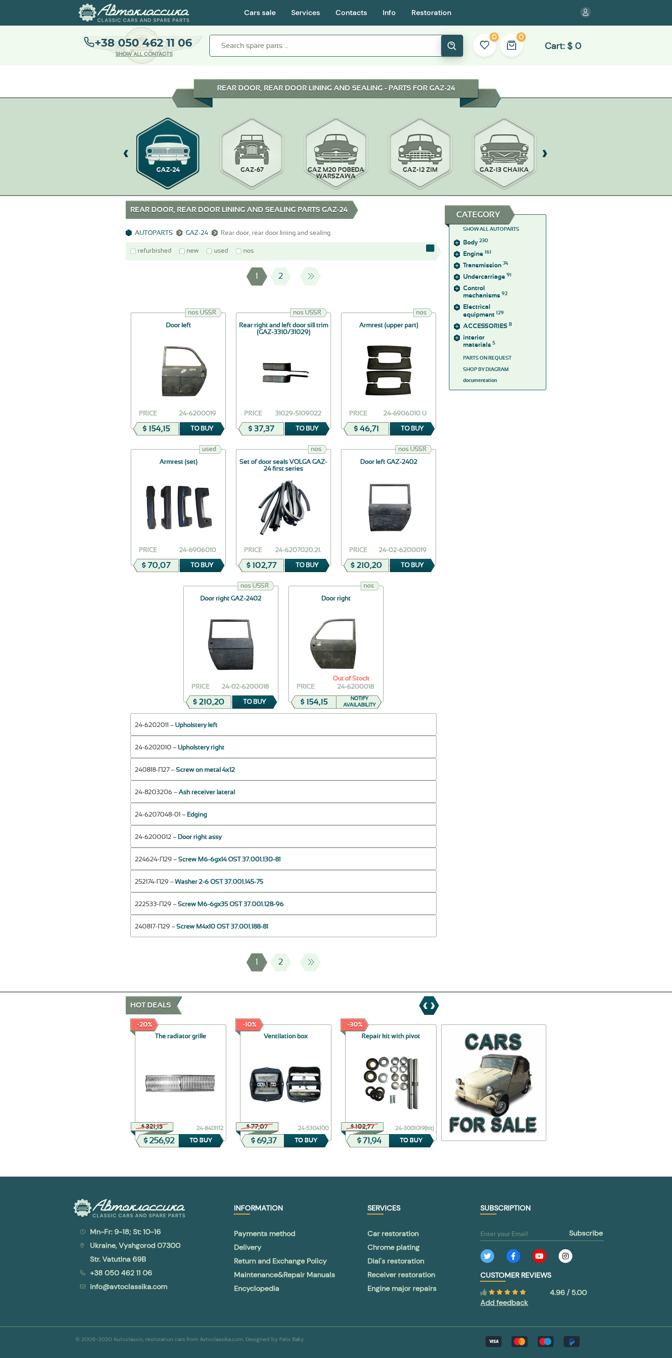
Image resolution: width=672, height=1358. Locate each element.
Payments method (264, 1233)
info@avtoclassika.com (128, 1286)
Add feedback (504, 1302)
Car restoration (393, 1233)
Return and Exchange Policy (280, 1261)
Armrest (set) (178, 462)
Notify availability (359, 701)
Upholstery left (196, 725)
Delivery (247, 1247)
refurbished (154, 251)
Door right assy (200, 837)
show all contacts (144, 54)
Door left (178, 325)
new (193, 251)
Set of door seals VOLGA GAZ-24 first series (283, 465)
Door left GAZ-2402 (388, 462)
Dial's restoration (396, 1261)
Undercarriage (487, 277)
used (221, 251)
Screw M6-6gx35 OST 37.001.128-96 (231, 904)
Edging (197, 815)
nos (248, 251)
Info (389, 12)
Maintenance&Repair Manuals (284, 1274)
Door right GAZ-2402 (230, 598)
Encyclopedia (256, 1288)
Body (475, 242)
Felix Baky (291, 1339)
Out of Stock (351, 678)
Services (305, 12)
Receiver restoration (401, 1274)
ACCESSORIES (487, 326)
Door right (336, 598)
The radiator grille (180, 1036)
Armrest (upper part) (388, 325)
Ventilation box (286, 1036)
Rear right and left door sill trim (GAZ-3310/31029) (283, 328)
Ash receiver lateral (207, 792)
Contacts (351, 12)
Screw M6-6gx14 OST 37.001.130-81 (229, 859)
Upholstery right (201, 747)
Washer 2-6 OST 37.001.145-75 (219, 882)
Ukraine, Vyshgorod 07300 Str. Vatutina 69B (135, 1252)
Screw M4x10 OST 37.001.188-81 (222, 926)
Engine (477, 254)
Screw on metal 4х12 (205, 770)
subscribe (586, 1233)
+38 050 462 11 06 (143, 42)
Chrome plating (394, 1247)
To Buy (202, 428)
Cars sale (260, 12)
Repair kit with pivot (391, 1036)
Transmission (485, 265)
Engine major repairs (402, 1288)
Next (310, 276)
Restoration (431, 12)
